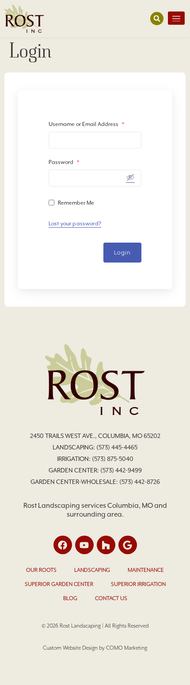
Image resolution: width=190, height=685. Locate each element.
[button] (156, 18)
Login (122, 252)
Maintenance (146, 570)
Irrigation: (74, 458)
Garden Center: (74, 470)
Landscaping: (74, 447)
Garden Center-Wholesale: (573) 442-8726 (95, 481)
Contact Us (111, 598)
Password (64, 162)
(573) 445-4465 (116, 447)
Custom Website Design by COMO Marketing (95, 648)
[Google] (127, 545)
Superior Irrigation (138, 584)
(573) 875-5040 (112, 458)
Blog (70, 598)
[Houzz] (106, 545)
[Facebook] (62, 545)
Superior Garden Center (59, 584)
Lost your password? (75, 224)
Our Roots (41, 570)
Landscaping (92, 570)
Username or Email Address (86, 124)
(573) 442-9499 (121, 470)
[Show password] (130, 177)
